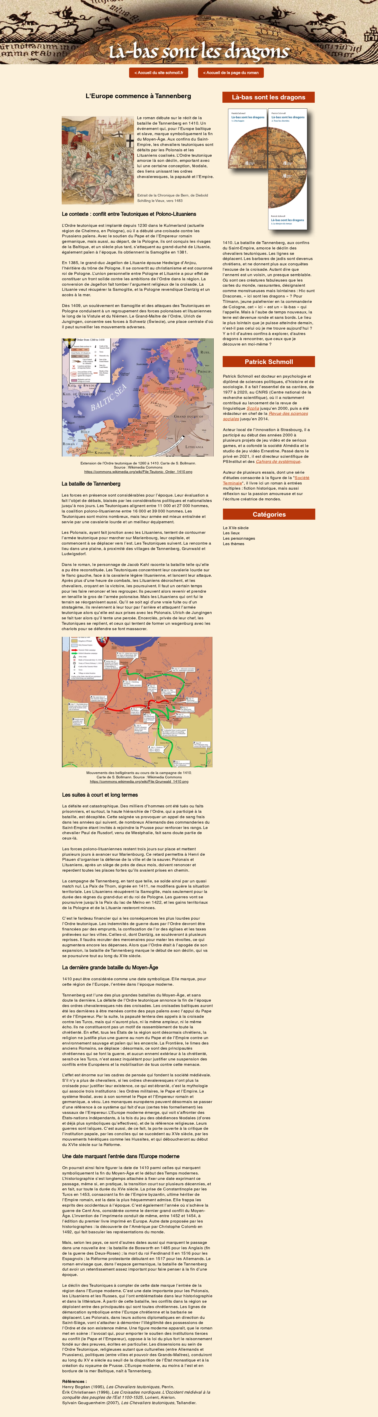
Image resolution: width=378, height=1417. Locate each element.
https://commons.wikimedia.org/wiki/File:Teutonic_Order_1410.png (138, 472)
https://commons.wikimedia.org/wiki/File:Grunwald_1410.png (139, 781)
